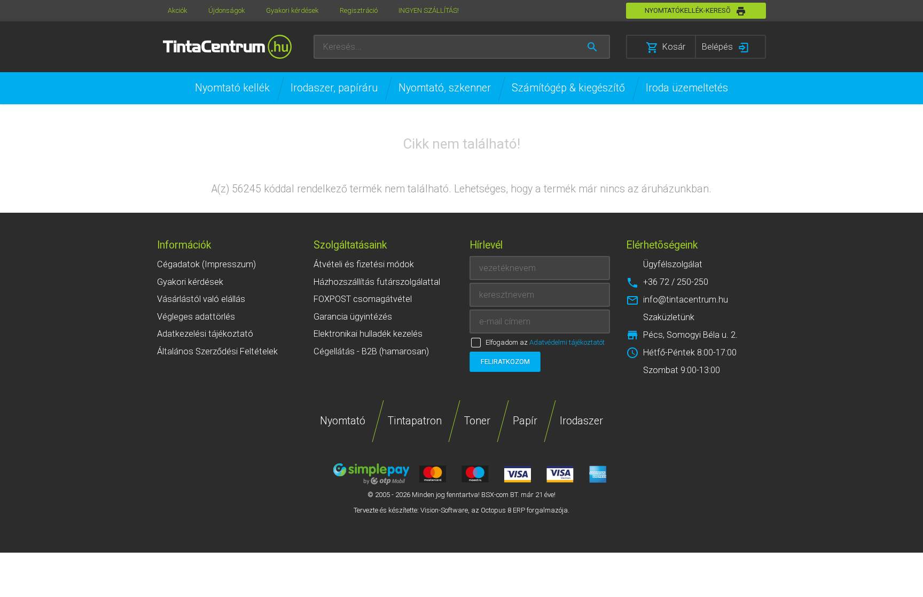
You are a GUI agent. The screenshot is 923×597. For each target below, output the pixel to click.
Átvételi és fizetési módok (364, 264)
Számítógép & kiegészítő (568, 88)
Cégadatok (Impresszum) (206, 264)
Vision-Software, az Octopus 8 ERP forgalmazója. (494, 510)
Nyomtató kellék (232, 88)
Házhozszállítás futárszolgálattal (377, 282)
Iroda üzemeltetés (687, 88)
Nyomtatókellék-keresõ (688, 10)
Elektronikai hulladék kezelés (368, 334)
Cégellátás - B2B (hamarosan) (371, 351)
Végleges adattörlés (196, 317)
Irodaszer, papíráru (334, 88)
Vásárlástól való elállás (201, 299)
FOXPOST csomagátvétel (363, 299)
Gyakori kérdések (292, 10)
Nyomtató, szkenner (444, 88)
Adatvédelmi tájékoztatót (567, 342)
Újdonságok (226, 10)
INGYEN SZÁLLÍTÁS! (428, 10)
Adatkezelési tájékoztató (205, 334)
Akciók (177, 10)
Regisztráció (359, 10)
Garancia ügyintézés (353, 317)
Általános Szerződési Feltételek (217, 351)
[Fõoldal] (227, 47)
